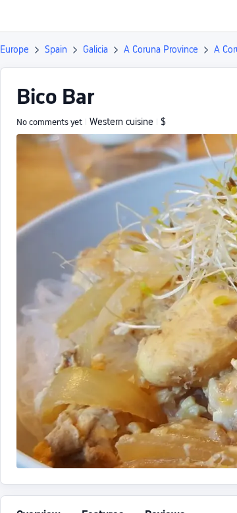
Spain (56, 49)
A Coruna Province (161, 49)
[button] (214, 16)
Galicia (95, 49)
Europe (14, 49)
